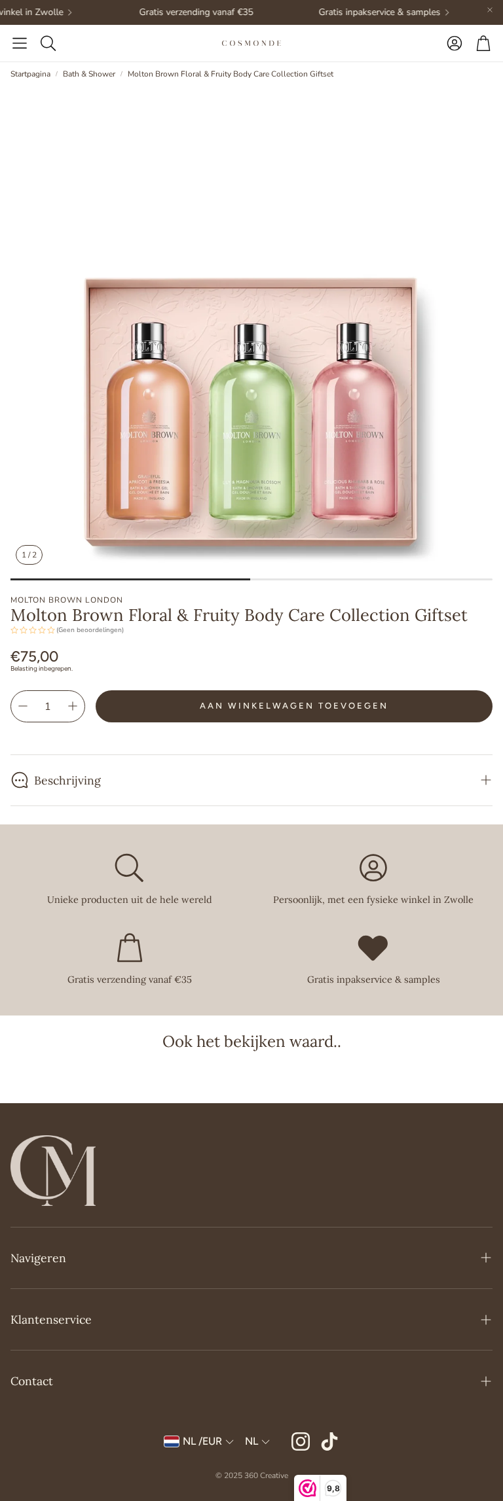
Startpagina (30, 74)
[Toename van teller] (72, 706)
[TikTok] (329, 1441)
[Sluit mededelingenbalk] (490, 10)
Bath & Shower (89, 74)
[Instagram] (300, 1441)
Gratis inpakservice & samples (365, 12)
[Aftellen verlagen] (23, 706)
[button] (19, 43)
